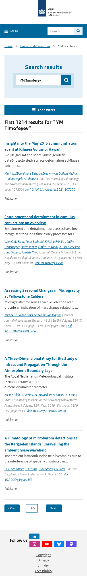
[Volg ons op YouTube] (47, 544)
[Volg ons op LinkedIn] (34, 536)
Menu (14, 31)
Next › (54, 508)
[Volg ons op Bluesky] (59, 544)
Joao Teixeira (12, 252)
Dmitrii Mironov (48, 247)
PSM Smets (56, 394)
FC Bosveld (41, 394)
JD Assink (27, 394)
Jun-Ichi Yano (30, 252)
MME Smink (12, 394)
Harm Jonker (29, 247)
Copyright (43, 555)
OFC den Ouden (14, 469)
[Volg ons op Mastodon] (71, 544)
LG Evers (70, 394)
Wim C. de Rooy (14, 241)
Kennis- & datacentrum (35, 46)
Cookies (43, 565)
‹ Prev (12, 508)
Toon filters (46, 110)
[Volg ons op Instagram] (35, 544)
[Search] (78, 31)
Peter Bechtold (34, 241)
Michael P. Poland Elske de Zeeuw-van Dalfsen (32, 315)
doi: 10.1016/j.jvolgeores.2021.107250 (50, 189)
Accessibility (43, 571)
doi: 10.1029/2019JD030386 (46, 411)
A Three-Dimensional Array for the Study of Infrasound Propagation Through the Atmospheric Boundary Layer (41, 364)
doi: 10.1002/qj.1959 (49, 263)
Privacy (43, 560)
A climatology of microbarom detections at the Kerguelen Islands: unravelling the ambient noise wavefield (40, 444)
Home (8, 46)
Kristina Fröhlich (55, 241)
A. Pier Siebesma (69, 247)
